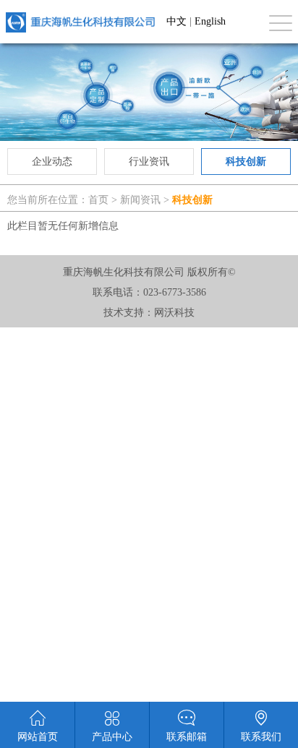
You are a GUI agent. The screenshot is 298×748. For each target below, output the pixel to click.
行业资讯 (149, 161)
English (210, 21)
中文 (176, 21)
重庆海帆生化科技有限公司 (80, 22)
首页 (98, 199)
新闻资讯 (140, 199)
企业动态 (52, 161)
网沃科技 (174, 312)
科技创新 (246, 161)
